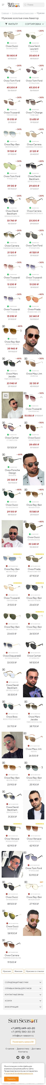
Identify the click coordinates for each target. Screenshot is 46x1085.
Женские (18, 971)
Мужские (7, 971)
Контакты (23, 1051)
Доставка (36, 1048)
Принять (11, 1079)
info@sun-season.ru (23, 1035)
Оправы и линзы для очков (18, 988)
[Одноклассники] (23, 1057)
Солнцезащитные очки (16, 982)
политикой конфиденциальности (19, 1073)
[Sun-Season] (23, 1021)
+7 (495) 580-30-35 (23, 1031)
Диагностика (23, 1048)
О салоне (9, 1048)
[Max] (28, 1057)
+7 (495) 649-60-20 (23, 1028)
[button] (3, 4)
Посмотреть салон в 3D (23, 1042)
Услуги (8, 1001)
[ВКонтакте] (17, 1057)
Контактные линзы (14, 995)
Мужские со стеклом (35, 971)
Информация (11, 1007)
